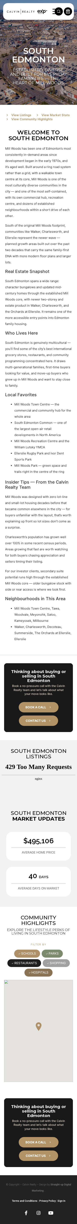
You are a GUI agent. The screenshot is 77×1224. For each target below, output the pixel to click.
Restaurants (25, 963)
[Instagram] (38, 1213)
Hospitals (39, 972)
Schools (28, 953)
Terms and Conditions (24, 1201)
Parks (54, 953)
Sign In (61, 1201)
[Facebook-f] (26, 1213)
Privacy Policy (47, 1201)
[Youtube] (51, 1213)
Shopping (58, 963)
